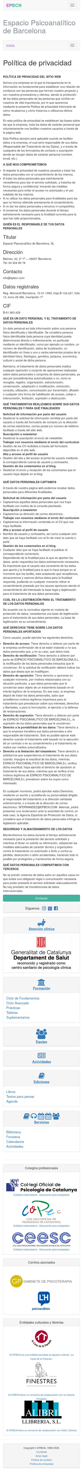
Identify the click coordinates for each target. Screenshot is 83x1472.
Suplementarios (17, 1017)
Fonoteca (13, 1136)
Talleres (12, 1012)
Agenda (12, 1101)
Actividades (14, 1146)
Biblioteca (13, 1132)
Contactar (41, 898)
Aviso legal (41, 1455)
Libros (10, 1091)
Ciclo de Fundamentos (22, 998)
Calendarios (15, 1141)
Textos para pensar (20, 1096)
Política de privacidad (41, 1463)
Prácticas (13, 1007)
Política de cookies (41, 1459)
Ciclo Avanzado (17, 1002)
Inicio (10, 45)
